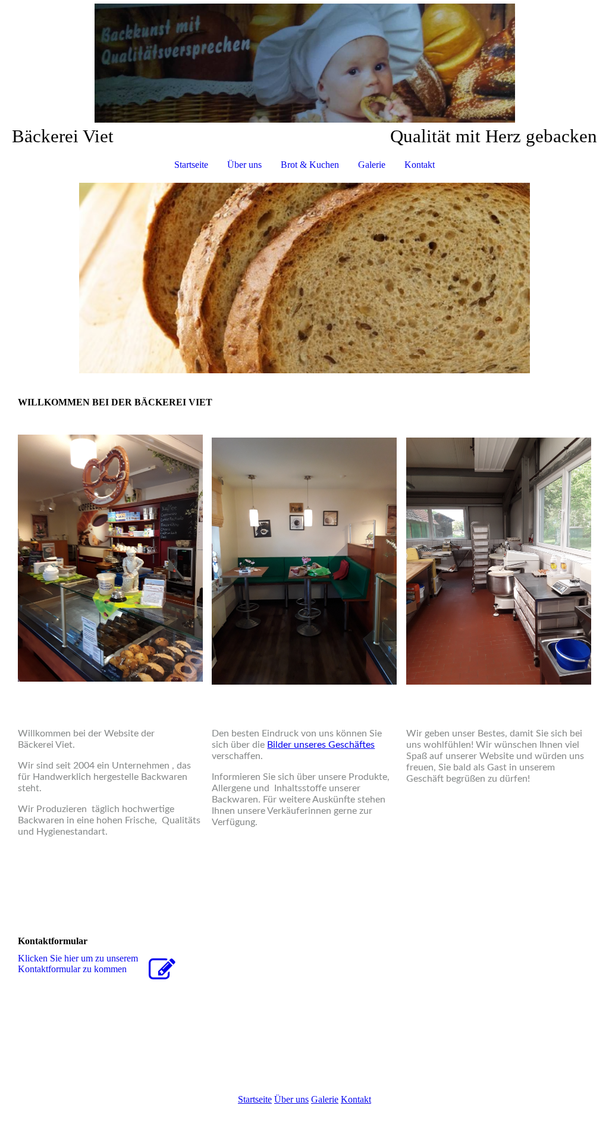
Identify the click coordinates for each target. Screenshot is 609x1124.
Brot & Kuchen (310, 165)
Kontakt (419, 165)
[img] (304, 63)
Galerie (371, 165)
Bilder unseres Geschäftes (321, 745)
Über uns (244, 165)
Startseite (191, 165)
